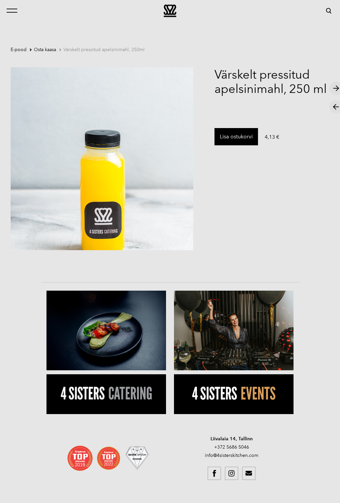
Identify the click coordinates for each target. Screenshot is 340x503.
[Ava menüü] (14, 10)
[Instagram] (231, 473)
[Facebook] (214, 473)
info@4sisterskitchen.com (231, 455)
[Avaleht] (170, 11)
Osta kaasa (45, 49)
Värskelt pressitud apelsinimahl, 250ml (104, 49)
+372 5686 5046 (231, 447)
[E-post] (249, 473)
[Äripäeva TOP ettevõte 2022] (108, 458)
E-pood (19, 49)
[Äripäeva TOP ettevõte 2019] (80, 458)
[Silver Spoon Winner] (137, 458)
